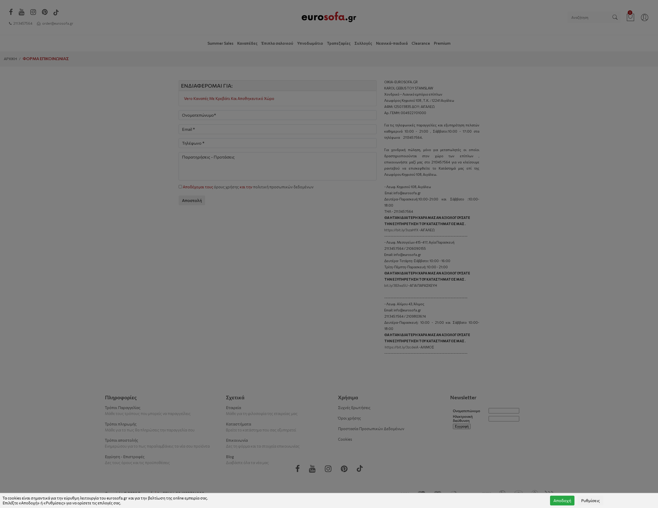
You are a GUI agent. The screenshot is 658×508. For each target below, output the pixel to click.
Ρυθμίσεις (590, 500)
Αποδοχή (562, 500)
